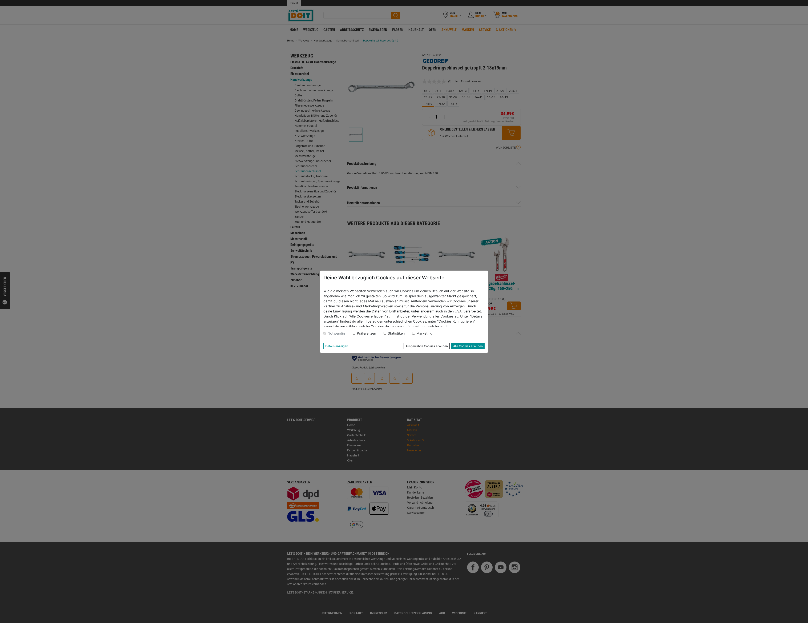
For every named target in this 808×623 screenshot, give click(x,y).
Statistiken (396, 333)
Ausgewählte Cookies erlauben (426, 346)
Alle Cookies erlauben (468, 346)
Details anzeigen (336, 346)
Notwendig (336, 333)
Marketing (424, 333)
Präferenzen (366, 333)
